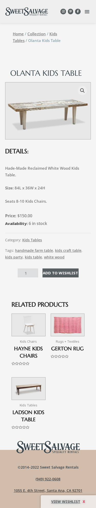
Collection (36, 33)
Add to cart (60, 272)
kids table (33, 257)
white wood (54, 257)
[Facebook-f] (78, 11)
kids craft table (68, 250)
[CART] (68, 501)
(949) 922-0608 (48, 479)
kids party (14, 257)
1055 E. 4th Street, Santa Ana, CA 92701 (48, 490)
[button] (87, 11)
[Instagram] (63, 11)
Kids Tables (32, 240)
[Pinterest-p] (70, 11)
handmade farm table (34, 250)
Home (18, 33)
